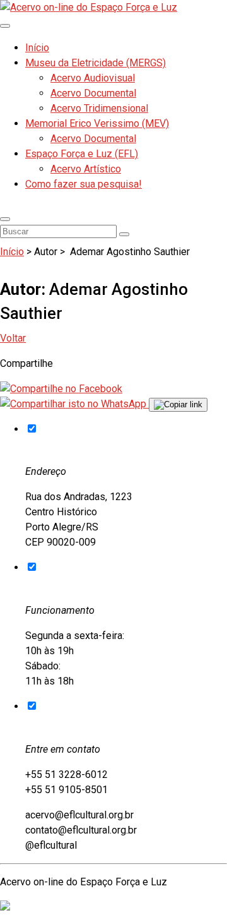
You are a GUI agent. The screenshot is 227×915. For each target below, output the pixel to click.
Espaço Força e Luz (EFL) (81, 154)
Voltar (13, 338)
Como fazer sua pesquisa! (83, 184)
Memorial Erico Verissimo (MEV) (97, 123)
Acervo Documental (93, 93)
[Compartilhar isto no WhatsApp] (74, 404)
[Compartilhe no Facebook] (61, 389)
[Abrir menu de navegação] (5, 26)
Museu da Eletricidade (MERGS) (95, 63)
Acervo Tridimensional (99, 108)
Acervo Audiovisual (92, 78)
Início (37, 48)
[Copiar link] (178, 405)
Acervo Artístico (85, 169)
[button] (5, 219)
